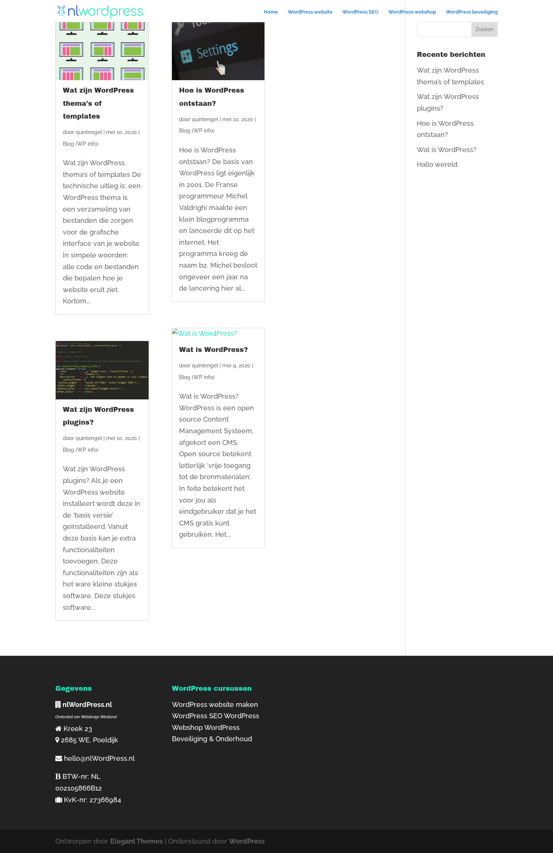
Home (271, 12)
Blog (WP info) (80, 144)
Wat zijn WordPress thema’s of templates (98, 103)
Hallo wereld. (438, 164)
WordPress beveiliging (472, 12)
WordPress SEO (360, 12)
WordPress (247, 841)
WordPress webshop (412, 12)
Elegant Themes (136, 841)
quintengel (89, 132)
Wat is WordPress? (213, 349)
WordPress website (310, 12)
